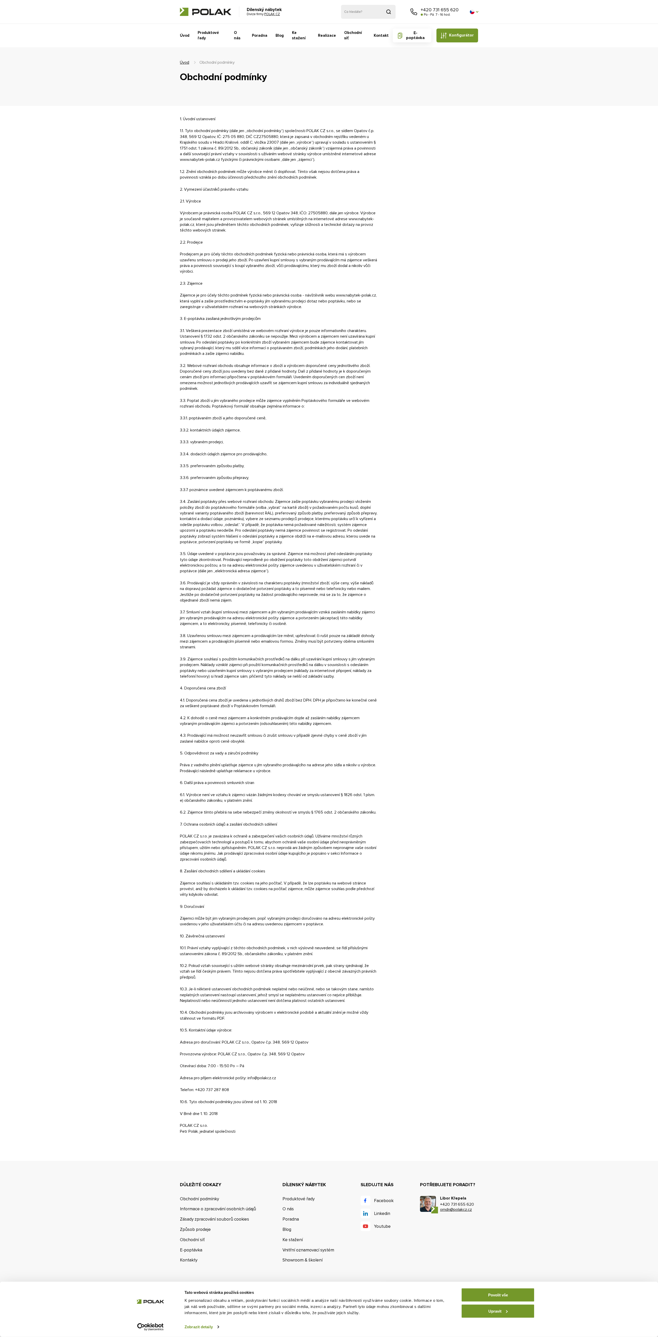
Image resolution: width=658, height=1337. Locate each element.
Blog (280, 35)
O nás (237, 35)
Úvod (184, 35)
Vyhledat (389, 12)
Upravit (494, 1311)
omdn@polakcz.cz (456, 1209)
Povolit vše (498, 1295)
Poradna (259, 35)
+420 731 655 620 (440, 9)
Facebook (384, 1200)
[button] (474, 12)
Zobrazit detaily (199, 1327)
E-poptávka (415, 35)
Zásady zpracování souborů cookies (214, 1219)
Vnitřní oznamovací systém (308, 1250)
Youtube (382, 1226)
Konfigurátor (461, 35)
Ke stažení (299, 35)
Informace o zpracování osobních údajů (218, 1209)
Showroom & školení (302, 1260)
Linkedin (382, 1213)
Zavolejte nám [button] (414, 12)
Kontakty (188, 1260)
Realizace (327, 35)
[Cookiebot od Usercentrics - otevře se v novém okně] (150, 1327)
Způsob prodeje (195, 1229)
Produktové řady (208, 35)
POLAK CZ (205, 12)
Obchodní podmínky (199, 1199)
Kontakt (381, 35)
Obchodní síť (353, 35)
